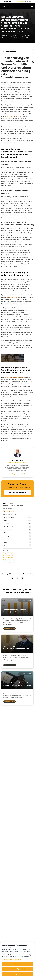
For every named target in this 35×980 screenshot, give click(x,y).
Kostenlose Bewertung (9, 559)
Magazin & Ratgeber (9, 553)
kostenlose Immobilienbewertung (14, 377)
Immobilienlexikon (11, 13)
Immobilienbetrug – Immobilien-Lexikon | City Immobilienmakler (16, 610)
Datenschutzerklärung (8, 959)
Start (2, 13)
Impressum (18, 959)
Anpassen (17, 974)
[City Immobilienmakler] (8, 6)
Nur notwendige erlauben (17, 969)
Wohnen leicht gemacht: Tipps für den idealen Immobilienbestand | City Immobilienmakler (17, 647)
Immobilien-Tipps (8, 557)
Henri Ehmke (27, 36)
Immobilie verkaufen (9, 562)
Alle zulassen (17, 964)
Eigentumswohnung (14, 297)
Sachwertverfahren (12, 116)
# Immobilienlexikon (9, 628)
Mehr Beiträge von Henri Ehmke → (17, 474)
